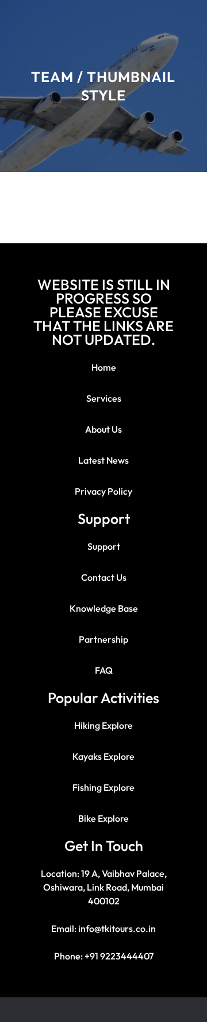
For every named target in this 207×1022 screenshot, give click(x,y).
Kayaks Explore (103, 756)
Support (103, 546)
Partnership (103, 639)
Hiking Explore (103, 725)
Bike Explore (103, 818)
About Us (103, 429)
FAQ (104, 670)
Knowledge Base (104, 608)
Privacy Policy (103, 491)
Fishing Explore (103, 787)
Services (103, 398)
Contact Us (103, 577)
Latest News (103, 460)
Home (103, 367)
